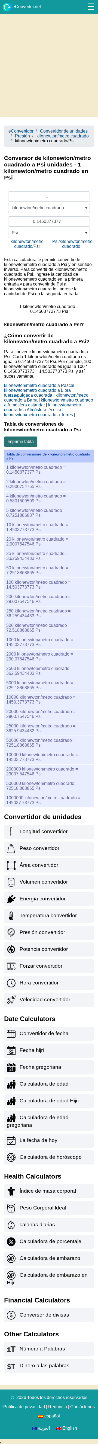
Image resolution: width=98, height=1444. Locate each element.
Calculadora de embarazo (50, 1258)
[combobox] (49, 208)
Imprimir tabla (21, 441)
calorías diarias (37, 1224)
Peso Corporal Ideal (43, 1208)
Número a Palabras (42, 1349)
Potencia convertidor (44, 949)
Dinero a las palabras (44, 1365)
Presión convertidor (42, 932)
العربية (43, 1428)
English (69, 1428)
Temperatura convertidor (48, 915)
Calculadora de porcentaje (50, 1241)
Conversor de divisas (44, 1315)
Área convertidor (39, 865)
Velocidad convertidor (45, 999)
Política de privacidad (24, 1406)
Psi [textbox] (15, 232)
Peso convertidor (39, 848)
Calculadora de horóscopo (51, 1157)
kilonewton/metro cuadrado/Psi (27, 244)
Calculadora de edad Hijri (49, 1100)
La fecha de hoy (38, 1140)
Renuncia (57, 1406)
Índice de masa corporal (48, 1191)
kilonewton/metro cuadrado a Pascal (39, 385)
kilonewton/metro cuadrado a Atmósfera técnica (42, 407)
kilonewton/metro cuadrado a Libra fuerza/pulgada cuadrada (37, 392)
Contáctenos (82, 1406)
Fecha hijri (32, 1050)
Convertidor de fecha (44, 1033)
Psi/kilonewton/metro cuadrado (72, 244)
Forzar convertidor (41, 966)
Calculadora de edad (44, 1084)
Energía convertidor (43, 898)
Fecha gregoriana (40, 1067)
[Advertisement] (49, 65)
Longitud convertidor (44, 831)
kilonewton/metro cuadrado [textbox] (38, 208)
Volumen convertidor (44, 882)
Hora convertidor (39, 983)
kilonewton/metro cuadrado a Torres (38, 414)
